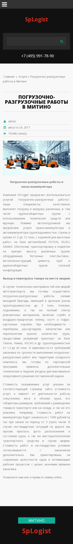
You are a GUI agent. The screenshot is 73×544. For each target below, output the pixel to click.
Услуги (22, 76)
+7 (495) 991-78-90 (37, 55)
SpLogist (36, 19)
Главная (9, 76)
